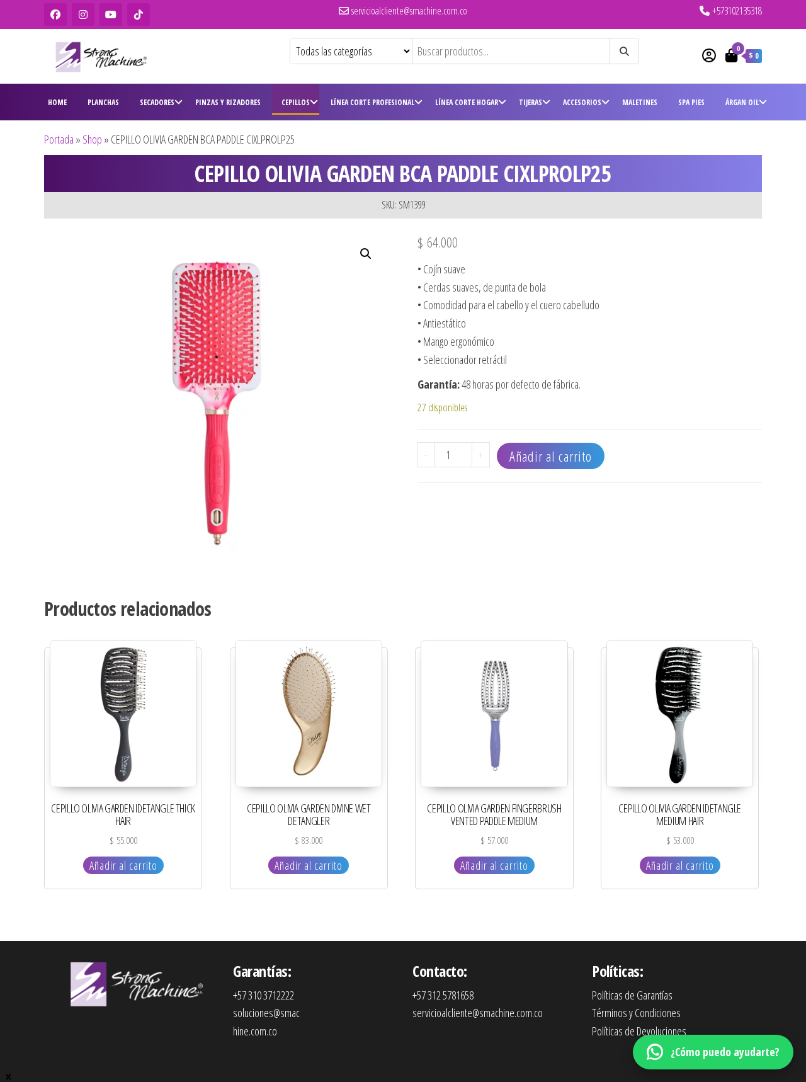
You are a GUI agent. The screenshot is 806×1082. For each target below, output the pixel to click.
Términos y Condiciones (636, 1012)
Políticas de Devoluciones (639, 1031)
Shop (92, 139)
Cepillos (295, 102)
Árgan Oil (742, 102)
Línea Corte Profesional (372, 102)
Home (57, 102)
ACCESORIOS (582, 102)
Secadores (157, 102)
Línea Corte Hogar (466, 102)
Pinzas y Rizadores (228, 102)
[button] (366, 253)
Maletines (639, 102)
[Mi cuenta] (709, 54)
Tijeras (530, 102)
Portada (59, 139)
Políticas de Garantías (632, 995)
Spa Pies (691, 102)
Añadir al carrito (550, 456)
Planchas (103, 102)
